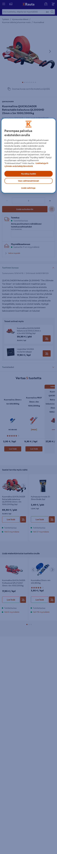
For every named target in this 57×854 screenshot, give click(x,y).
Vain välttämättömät (28, 181)
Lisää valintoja (28, 188)
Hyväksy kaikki (28, 174)
